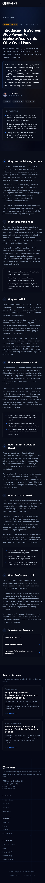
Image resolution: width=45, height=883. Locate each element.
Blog (4, 848)
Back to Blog (9, 17)
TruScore (6, 804)
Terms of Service (8, 859)
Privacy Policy (7, 856)
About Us (6, 822)
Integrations (7, 811)
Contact (5, 830)
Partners (5, 826)
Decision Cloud (8, 800)
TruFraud (6, 807)
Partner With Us (8, 852)
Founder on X (7, 833)
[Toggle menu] (40, 3)
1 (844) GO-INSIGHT (9, 787)
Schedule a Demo (9, 844)
